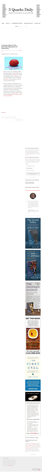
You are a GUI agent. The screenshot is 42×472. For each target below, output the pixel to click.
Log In (16, 26)
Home (3, 23)
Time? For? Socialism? (19, 119)
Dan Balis (35, 446)
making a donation (10, 465)
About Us (8, 23)
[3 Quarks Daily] (21, 13)
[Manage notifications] (39, 470)
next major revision (28, 447)
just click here (27, 154)
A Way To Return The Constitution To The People (9, 117)
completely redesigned (33, 444)
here (5, 112)
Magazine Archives (28, 23)
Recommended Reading (17, 23)
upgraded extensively (30, 446)
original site (28, 443)
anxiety (6, 79)
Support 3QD (37, 23)
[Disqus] (12, 134)
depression (15, 74)
